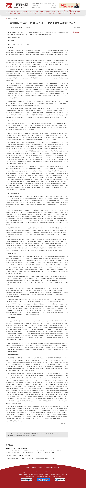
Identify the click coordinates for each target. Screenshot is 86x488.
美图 (15, 13)
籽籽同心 (42, 11)
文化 (28, 13)
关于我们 (27, 467)
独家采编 (25, 11)
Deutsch (49, 3)
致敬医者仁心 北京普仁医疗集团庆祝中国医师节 (18, 455)
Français (53, 3)
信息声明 (34, 467)
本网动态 (59, 13)
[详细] (52, 452)
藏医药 (41, 13)
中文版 (33, 3)
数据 (6, 13)
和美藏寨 (59, 11)
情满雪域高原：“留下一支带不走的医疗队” (17, 448)
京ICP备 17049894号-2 (47, 476)
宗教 (50, 13)
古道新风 (36, 11)
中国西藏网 (9, 18)
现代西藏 (30, 11)
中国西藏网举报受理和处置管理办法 (51, 467)
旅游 (24, 13)
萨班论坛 (48, 11)
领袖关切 (7, 11)
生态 (32, 13)
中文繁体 (41, 3)
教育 (36, 13)
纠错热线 (40, 467)
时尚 (46, 13)
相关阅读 (9, 445)
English (45, 3)
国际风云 (19, 11)
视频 (11, 13)
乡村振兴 (54, 11)
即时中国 (13, 11)
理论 (54, 13)
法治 (19, 13)
